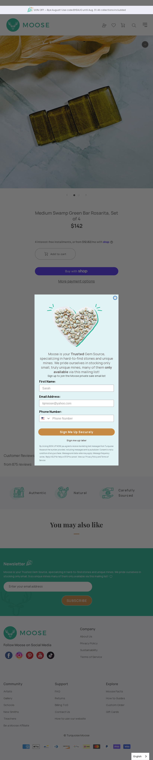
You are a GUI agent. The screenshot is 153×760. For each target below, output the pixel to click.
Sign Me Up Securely (76, 432)
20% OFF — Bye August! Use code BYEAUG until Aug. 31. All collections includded (80, 10)
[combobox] (140, 756)
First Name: (47, 381)
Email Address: (50, 397)
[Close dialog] (115, 298)
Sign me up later (77, 440)
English (137, 756)
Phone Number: (50, 412)
